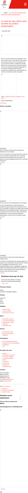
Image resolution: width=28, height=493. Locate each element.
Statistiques (6, 344)
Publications (6, 365)
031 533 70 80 (7, 381)
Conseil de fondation (8, 356)
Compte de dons (6, 392)
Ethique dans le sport (8, 322)
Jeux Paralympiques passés (10, 341)
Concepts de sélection (8, 320)
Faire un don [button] (5, 283)
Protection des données (8, 390)
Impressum (4, 388)
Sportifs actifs (6, 309)
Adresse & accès (7, 366)
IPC (4, 346)
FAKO (4, 360)
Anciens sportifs (7, 311)
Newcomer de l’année (8, 312)
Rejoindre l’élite (7, 325)
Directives (5, 324)
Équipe (5, 353)
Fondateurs (6, 361)
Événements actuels (8, 331)
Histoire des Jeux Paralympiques (11, 343)
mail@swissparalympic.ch (6, 379)
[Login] (27, 395)
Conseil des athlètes (8, 358)
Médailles (5, 335)
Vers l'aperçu (3, 103)
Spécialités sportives (8, 319)
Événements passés (8, 333)
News (6, 12)
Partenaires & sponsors (9, 355)
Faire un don (6, 363)
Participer (3, 489)
